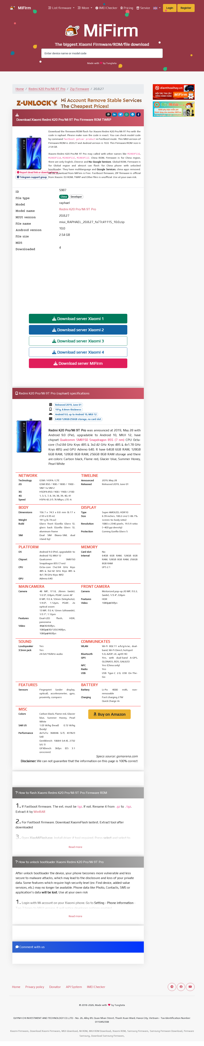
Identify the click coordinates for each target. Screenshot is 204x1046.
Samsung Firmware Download (166, 1031)
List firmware (61, 8)
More (85, 8)
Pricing (128, 8)
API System (74, 987)
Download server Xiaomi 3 (80, 341)
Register (186, 7)
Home (20, 89)
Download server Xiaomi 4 (80, 352)
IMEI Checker (107, 8)
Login (169, 7)
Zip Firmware (79, 89)
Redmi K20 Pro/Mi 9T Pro (46, 89)
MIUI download (70, 1031)
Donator (55, 987)
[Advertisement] (78, 279)
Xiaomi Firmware (19, 1031)
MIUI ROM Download (100, 1031)
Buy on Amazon (111, 714)
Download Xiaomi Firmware (45, 1031)
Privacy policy (34, 987)
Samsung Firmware (137, 1031)
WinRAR (39, 812)
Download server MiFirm (80, 363)
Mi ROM (83, 1031)
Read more (75, 846)
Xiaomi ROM (119, 1031)
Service (144, 8)
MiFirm (24, 7)
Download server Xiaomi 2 (80, 329)
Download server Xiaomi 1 (80, 318)
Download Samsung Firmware (107, 1036)
